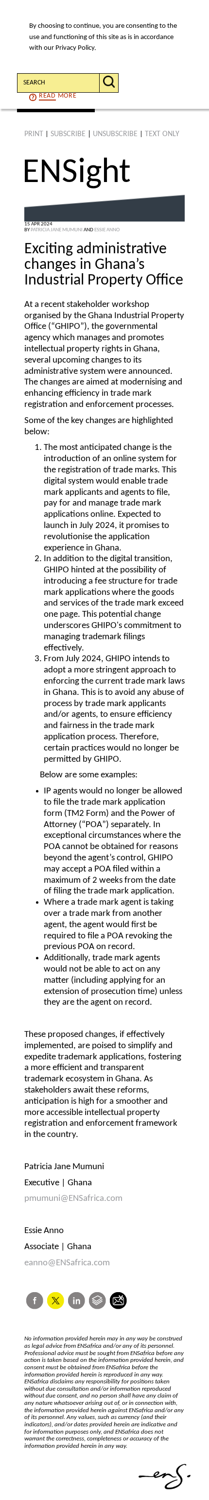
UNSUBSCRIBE (115, 134)
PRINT (33, 134)
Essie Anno (107, 230)
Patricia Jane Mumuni (57, 230)
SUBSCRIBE (68, 134)
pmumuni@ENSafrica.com (73, 1198)
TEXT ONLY (162, 134)
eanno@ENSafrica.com (67, 1263)
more (57, 96)
